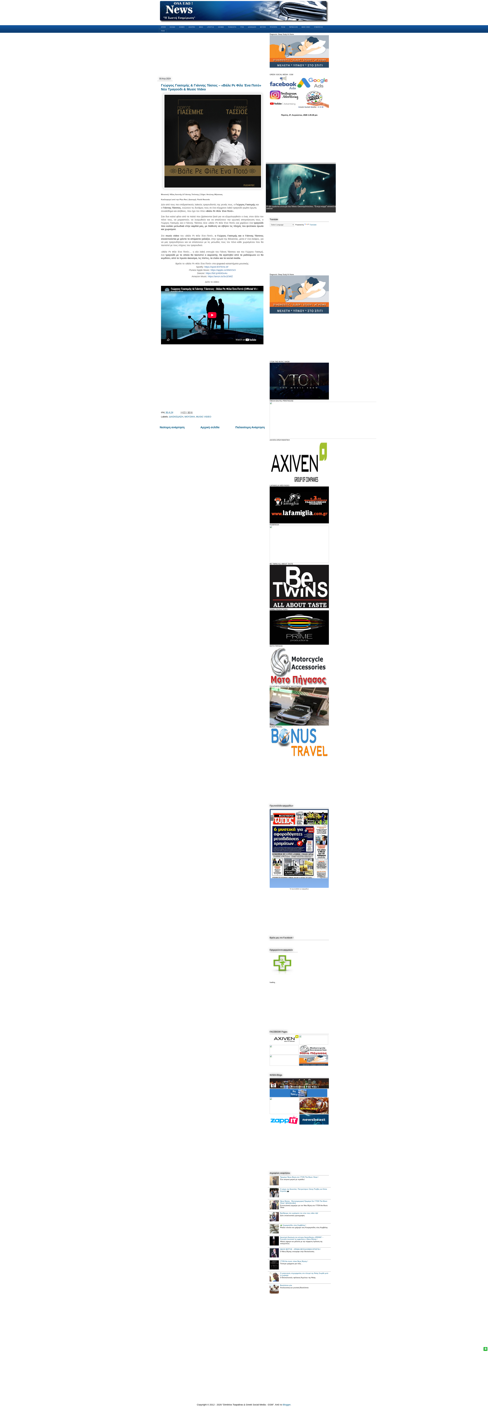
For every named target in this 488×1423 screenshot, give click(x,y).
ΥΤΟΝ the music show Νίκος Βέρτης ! (294, 1261)
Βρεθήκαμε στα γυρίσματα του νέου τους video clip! (299, 1213)
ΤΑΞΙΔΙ (283, 27)
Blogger (287, 1404)
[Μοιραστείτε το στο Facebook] (189, 412)
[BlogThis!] (184, 412)
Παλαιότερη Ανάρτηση (250, 427)
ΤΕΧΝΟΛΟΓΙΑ (232, 27)
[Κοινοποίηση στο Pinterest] (191, 412)
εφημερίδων (305, 889)
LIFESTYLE (210, 27)
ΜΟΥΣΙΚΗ (263, 27)
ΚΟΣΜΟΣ (182, 27)
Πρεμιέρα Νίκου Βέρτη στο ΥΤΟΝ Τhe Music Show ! (299, 1177)
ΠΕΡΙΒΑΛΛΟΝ (293, 27)
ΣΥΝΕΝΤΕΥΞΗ (318, 27)
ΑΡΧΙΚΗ (163, 27)
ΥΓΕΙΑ (242, 27)
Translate (313, 225)
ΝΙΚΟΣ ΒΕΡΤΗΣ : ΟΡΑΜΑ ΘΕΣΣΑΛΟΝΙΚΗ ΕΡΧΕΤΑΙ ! (300, 1249)
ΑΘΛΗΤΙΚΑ (191, 27)
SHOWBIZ (221, 27)
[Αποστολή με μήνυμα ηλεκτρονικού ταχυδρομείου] (182, 412)
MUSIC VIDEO (306, 27)
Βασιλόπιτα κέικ (286, 1285)
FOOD (163, 31)
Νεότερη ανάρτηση (172, 427)
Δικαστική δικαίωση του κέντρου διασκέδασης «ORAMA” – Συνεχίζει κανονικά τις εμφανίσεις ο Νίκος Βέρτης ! (301, 1238)
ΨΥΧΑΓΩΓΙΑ (273, 27)
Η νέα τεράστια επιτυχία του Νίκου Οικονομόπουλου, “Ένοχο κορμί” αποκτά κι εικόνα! (301, 207)
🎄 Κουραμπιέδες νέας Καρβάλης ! (293, 1225)
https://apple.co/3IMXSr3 (223, 270)
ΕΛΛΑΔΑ (172, 27)
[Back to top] (485, 1349)
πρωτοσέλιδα (296, 889)
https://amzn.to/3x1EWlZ (220, 276)
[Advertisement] (212, 58)
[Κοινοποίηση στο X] (186, 412)
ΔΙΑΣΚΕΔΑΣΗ (252, 27)
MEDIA (201, 27)
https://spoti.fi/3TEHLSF (216, 267)
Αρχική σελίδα (209, 427)
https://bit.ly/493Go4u (216, 273)
